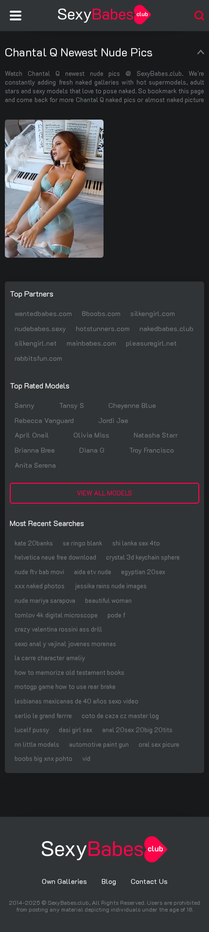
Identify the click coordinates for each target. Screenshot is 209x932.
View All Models (104, 493)
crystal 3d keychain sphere (143, 557)
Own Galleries (64, 881)
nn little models (37, 744)
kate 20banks (34, 543)
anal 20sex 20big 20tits (137, 729)
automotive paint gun (99, 744)
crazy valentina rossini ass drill (58, 629)
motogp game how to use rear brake (65, 686)
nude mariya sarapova (45, 600)
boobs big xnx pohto (43, 758)
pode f (116, 615)
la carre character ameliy (50, 657)
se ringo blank (83, 543)
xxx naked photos (40, 585)
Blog (109, 881)
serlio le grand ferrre (43, 715)
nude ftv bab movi (39, 571)
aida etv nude (92, 571)
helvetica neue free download (55, 557)
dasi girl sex (75, 729)
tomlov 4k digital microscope (56, 615)
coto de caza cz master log (120, 715)
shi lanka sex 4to (136, 543)
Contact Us (149, 881)
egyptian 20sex (143, 571)
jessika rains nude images (110, 585)
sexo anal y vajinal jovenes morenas (65, 643)
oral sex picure (159, 744)
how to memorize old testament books (69, 672)
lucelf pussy (32, 729)
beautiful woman (108, 600)
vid (86, 758)
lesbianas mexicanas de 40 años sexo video (77, 701)
